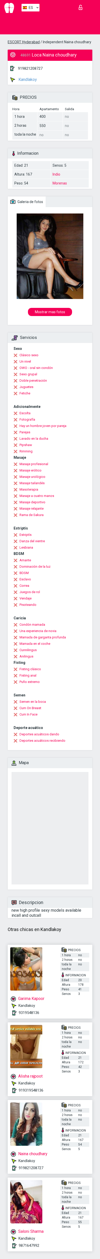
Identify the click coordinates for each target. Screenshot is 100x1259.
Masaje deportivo (32, 502)
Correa (24, 586)
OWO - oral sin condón (36, 368)
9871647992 (29, 1245)
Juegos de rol (29, 592)
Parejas (24, 432)
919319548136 (31, 1090)
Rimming (26, 451)
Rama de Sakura (31, 515)
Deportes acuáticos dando (39, 734)
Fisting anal (27, 675)
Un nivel (25, 361)
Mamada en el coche (34, 644)
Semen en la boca (32, 702)
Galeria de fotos (30, 202)
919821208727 (30, 68)
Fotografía (27, 419)
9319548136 (29, 1012)
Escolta (25, 413)
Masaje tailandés (32, 483)
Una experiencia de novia (37, 631)
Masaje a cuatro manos (36, 496)
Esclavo (25, 579)
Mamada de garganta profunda (42, 637)
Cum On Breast (30, 708)
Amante (25, 560)
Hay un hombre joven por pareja (42, 426)
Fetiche (24, 393)
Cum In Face (28, 714)
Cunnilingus (28, 650)
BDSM (24, 573)
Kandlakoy (27, 79)
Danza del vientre (32, 541)
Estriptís (25, 535)
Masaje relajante (31, 508)
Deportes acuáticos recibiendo (42, 740)
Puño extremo (29, 682)
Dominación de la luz (35, 566)
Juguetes (26, 387)
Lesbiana (26, 547)
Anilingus (26, 656)
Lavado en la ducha (33, 438)
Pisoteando (27, 605)
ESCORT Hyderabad (24, 42)
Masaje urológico (32, 477)
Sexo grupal (28, 374)
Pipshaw (25, 445)
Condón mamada (32, 624)
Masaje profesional (33, 464)
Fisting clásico (30, 669)
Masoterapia (28, 489)
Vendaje (25, 598)
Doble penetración (33, 380)
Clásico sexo (28, 355)
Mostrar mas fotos (50, 312)
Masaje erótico (30, 470)
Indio (56, 174)
